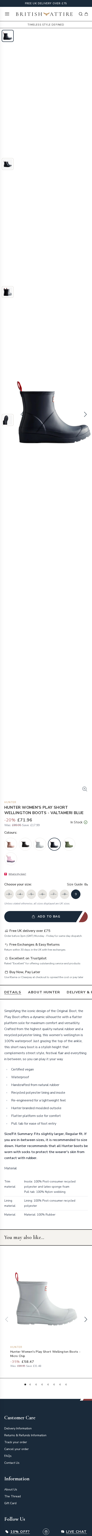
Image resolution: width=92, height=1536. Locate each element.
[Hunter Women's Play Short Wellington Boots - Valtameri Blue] (54, 844)
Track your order (15, 1442)
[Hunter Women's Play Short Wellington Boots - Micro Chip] (39, 844)
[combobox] (80, 14)
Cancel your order (16, 1449)
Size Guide (75, 884)
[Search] (80, 14)
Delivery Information (18, 1428)
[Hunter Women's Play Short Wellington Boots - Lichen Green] (68, 844)
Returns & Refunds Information (25, 1435)
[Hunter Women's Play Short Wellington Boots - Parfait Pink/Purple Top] (10, 858)
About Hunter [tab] (44, 992)
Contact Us (11, 1463)
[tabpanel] (46, 1114)
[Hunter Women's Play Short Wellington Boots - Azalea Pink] (10, 844)
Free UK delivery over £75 (46, 3)
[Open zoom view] (85, 789)
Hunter (10, 802)
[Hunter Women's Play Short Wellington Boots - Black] (25, 844)
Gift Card (10, 1503)
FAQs (8, 1456)
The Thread (12, 1496)
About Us (10, 1489)
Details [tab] (12, 992)
